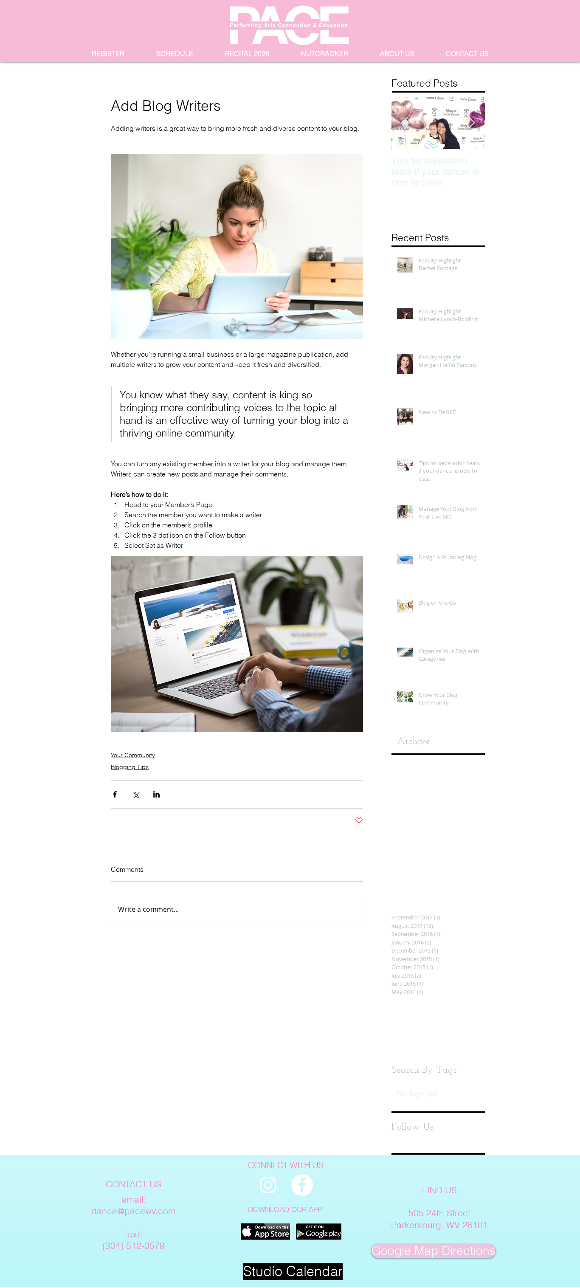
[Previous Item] (405, 123)
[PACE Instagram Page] (268, 1185)
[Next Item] (471, 123)
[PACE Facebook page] (302, 1185)
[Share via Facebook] (115, 794)
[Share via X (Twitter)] (136, 794)
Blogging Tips (130, 767)
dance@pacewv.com (133, 1210)
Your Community (133, 755)
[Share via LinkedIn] (156, 794)
